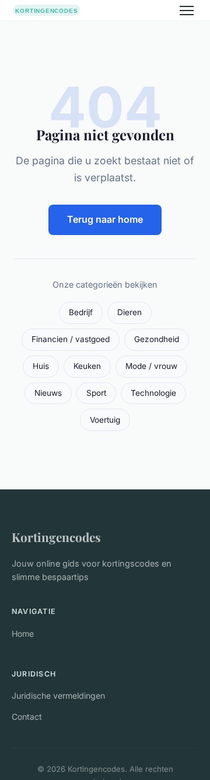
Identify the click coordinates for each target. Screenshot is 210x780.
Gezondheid (156, 339)
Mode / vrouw (151, 366)
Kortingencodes (56, 537)
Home (23, 634)
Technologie (153, 393)
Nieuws (48, 393)
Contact (27, 717)
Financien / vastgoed (71, 339)
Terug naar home (105, 219)
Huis (41, 366)
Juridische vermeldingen (58, 695)
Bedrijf (81, 312)
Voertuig (105, 419)
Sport (96, 393)
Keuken (87, 366)
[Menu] (186, 10)
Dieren (129, 312)
